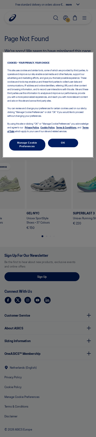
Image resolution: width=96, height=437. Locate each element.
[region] (48, 105)
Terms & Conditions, (66, 127)
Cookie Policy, (47, 127)
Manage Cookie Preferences (27, 144)
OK (63, 142)
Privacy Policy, (32, 127)
